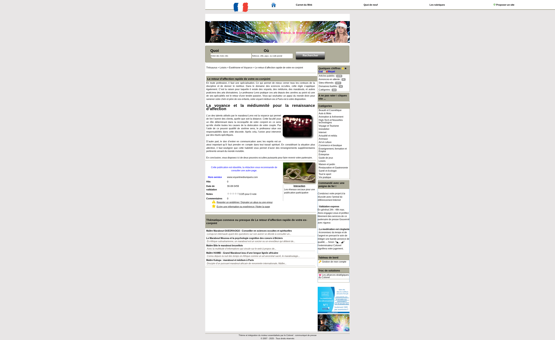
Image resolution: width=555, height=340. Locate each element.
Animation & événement (331, 117)
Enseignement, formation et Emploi (333, 150)
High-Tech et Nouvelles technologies (331, 121)
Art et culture (325, 142)
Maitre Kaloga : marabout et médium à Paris (230, 260)
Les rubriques (437, 5)
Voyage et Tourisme (329, 126)
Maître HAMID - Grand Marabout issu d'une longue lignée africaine (242, 253)
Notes (209, 194)
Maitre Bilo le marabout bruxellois (224, 245)
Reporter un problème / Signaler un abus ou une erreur (245, 202)
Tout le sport (325, 174)
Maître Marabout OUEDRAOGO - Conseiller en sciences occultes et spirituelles (249, 231)
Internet (322, 132)
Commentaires (214, 198)
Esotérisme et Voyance (240, 67)
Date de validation (211, 188)
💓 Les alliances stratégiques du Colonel (334, 276)
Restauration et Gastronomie (333, 167)
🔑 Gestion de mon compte (332, 261)
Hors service (215, 177)
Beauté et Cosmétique (330, 110)
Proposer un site (505, 5)
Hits (208, 181)
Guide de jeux (326, 158)
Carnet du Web (304, 5)
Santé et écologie (328, 171)
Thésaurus (211, 67)
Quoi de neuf (371, 5)
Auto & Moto (325, 113)
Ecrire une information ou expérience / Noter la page (243, 206)
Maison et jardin (327, 164)
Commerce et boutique (330, 145)
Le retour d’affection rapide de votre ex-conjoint (279, 67)
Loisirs (322, 161)
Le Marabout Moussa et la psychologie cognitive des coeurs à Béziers (244, 238)
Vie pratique (325, 177)
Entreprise (324, 154)
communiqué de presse (306, 335)
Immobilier (324, 129)
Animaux (323, 139)
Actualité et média (328, 135)
